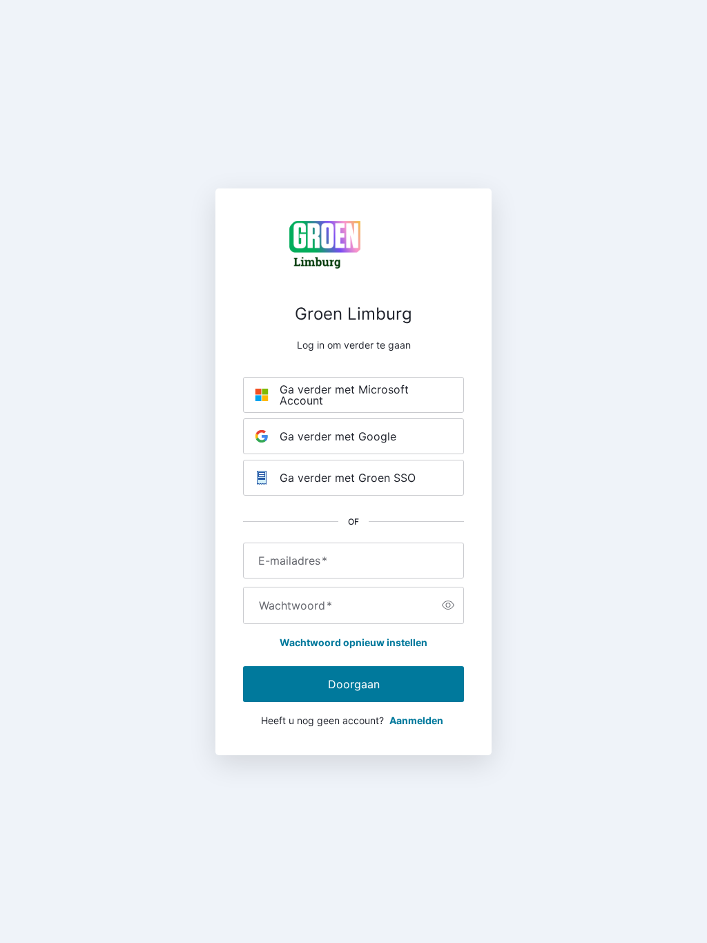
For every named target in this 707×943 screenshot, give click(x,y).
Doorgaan (354, 684)
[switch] (448, 605)
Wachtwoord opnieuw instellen (353, 642)
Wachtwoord (295, 605)
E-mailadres (292, 560)
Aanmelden (416, 720)
